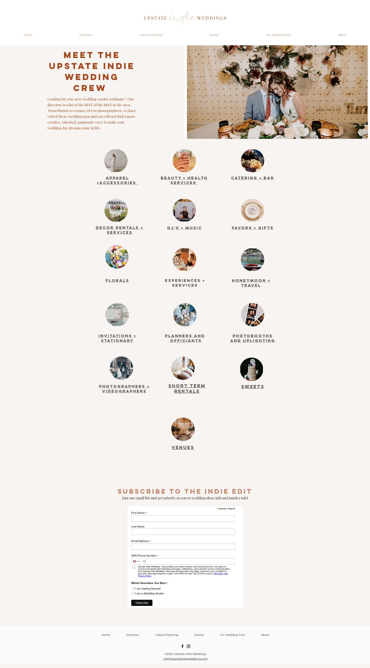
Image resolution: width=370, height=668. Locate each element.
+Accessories (117, 182)
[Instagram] (188, 646)
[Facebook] (182, 646)
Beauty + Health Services (184, 180)
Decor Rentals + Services (119, 230)
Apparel (117, 177)
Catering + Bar (252, 177)
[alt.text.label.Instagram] (264, 43)
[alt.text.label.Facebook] (270, 43)
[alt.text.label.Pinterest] (276, 43)
